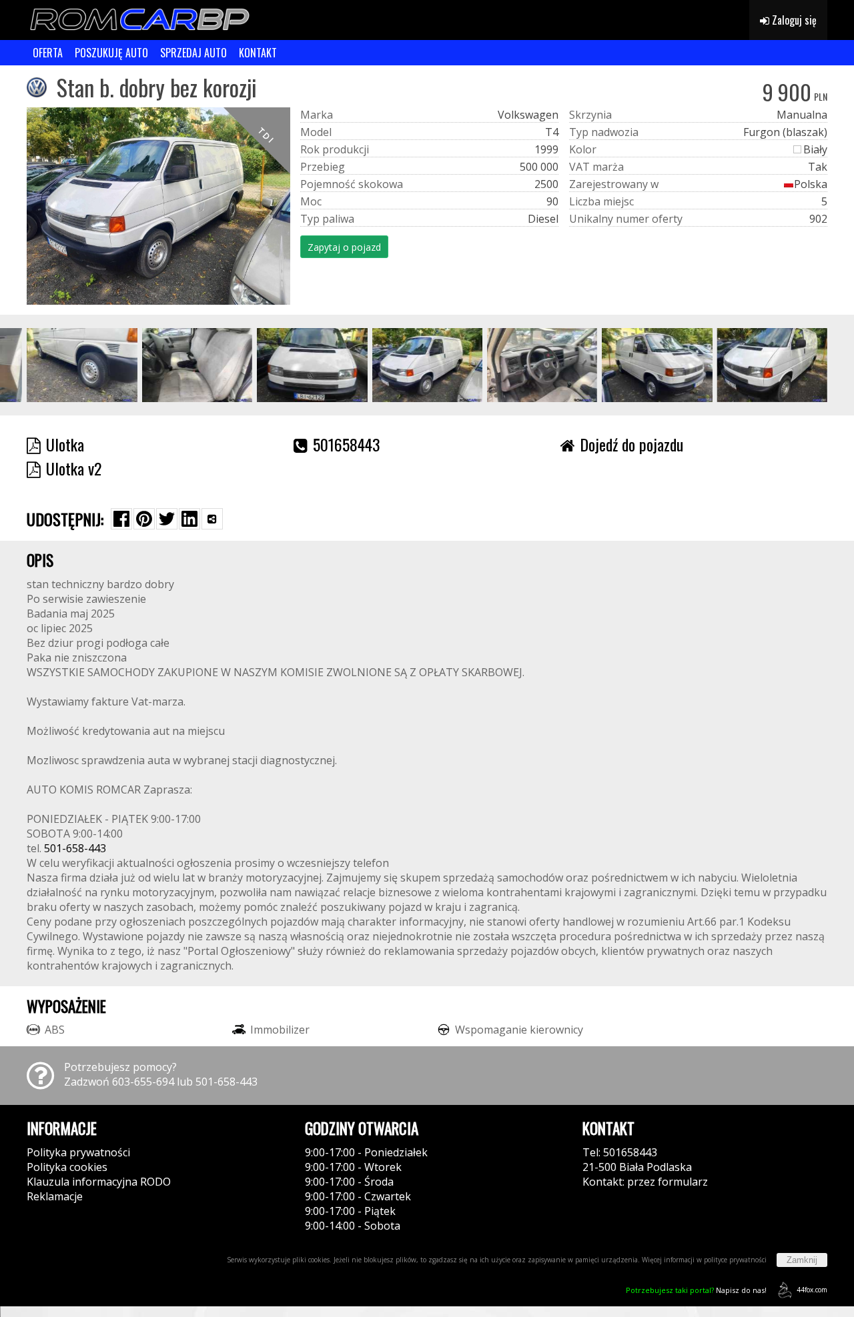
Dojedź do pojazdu (631, 444)
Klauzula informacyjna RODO (99, 1181)
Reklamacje (55, 1196)
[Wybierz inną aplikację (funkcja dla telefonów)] (212, 518)
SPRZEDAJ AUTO (193, 53)
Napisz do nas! (696, 1290)
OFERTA (48, 53)
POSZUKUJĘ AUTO (111, 53)
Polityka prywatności (78, 1152)
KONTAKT (258, 53)
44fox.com (812, 1289)
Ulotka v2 (73, 468)
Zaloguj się (793, 20)
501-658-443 (75, 848)
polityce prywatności (735, 1259)
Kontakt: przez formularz (645, 1181)
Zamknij (802, 1260)
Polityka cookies (67, 1167)
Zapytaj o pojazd (344, 247)
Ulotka (65, 444)
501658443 (346, 444)
